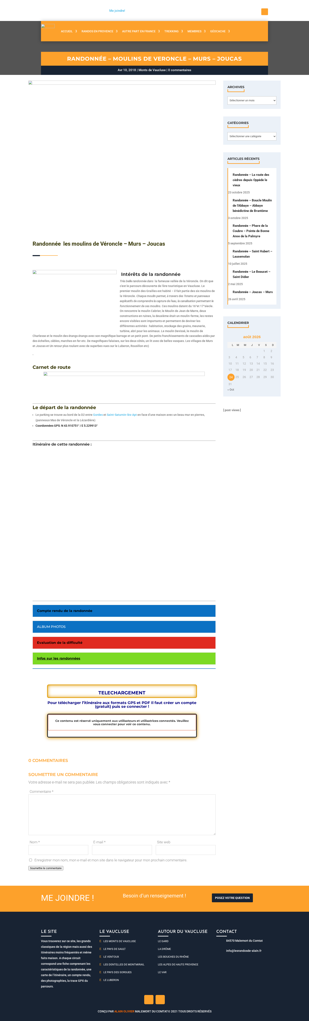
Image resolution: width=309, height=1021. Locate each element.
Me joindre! (117, 11)
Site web (163, 842)
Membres (194, 31)
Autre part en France (139, 31)
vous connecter (105, 724)
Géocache (218, 31)
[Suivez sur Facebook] (264, 11)
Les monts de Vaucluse (119, 941)
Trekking (171, 31)
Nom (35, 842)
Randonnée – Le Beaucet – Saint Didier (251, 274)
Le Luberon (111, 980)
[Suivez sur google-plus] (160, 999)
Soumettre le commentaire (46, 868)
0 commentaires (179, 70)
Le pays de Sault (114, 949)
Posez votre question (232, 898)
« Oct (230, 389)
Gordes (98, 414)
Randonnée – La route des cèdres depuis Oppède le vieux (251, 180)
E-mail (99, 842)
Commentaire (41, 791)
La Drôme (164, 949)
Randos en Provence (97, 31)
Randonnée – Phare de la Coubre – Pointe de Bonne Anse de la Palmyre (251, 231)
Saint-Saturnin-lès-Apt (122, 414)
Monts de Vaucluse (152, 70)
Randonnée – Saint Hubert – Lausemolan (252, 253)
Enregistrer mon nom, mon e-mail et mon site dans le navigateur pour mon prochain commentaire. (110, 860)
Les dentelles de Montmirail (123, 964)
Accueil (67, 31)
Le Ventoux (111, 956)
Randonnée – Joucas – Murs (253, 292)
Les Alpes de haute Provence (178, 964)
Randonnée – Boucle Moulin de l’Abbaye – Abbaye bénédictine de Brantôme (252, 205)
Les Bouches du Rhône (173, 956)
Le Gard (163, 941)
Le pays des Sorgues (117, 972)
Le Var (162, 972)
